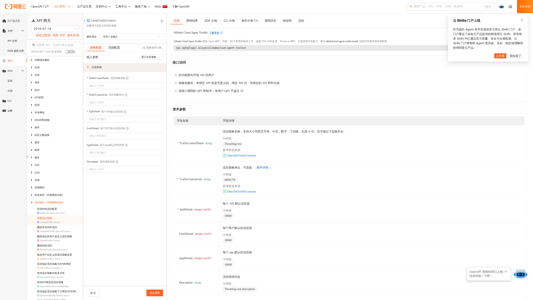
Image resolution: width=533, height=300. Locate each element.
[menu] (13, 66)
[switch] (70, 51)
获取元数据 (43, 35)
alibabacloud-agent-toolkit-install (342, 41)
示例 (9, 90)
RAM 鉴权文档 (15, 50)
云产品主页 (13, 20)
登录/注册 (525, 6)
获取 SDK (59, 35)
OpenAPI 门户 (40, 6)
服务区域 (73, 35)
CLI (9, 100)
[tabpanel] (124, 171)
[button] (124, 67)
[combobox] (122, 85)
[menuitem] (13, 21)
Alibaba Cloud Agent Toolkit (187, 41)
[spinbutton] (125, 119)
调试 (9, 60)
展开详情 (262, 167)
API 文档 (12, 40)
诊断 (9, 110)
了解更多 (214, 32)
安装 (9, 80)
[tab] (96, 47)
